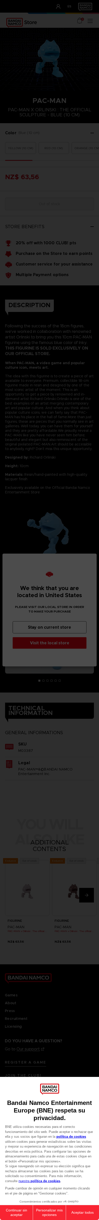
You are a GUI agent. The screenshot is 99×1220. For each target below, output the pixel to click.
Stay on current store (49, 627)
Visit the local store (49, 643)
